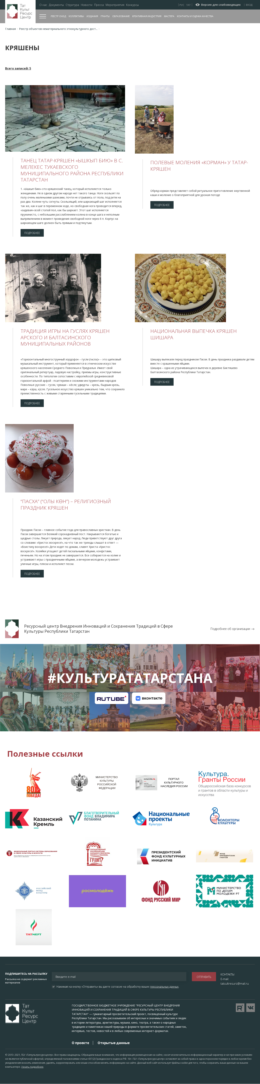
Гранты (105, 16)
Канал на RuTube (111, 698)
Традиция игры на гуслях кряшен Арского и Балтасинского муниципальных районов (65, 337)
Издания (92, 16)
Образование (121, 16)
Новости (86, 5)
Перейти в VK (250, 1007)
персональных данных (164, 986)
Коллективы (76, 16)
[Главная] (20, 11)
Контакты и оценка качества (195, 16)
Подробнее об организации (230, 629)
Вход (249, 4)
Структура (72, 5)
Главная (10, 29)
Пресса (99, 5)
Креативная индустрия (146, 16)
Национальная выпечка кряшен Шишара (193, 334)
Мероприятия (115, 5)
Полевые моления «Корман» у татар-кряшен (199, 165)
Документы (56, 5)
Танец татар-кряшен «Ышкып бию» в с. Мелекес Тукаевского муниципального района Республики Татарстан (72, 170)
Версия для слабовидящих (221, 4)
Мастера (169, 16)
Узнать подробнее (32, 1066)
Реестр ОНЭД (58, 16)
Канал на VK (148, 698)
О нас (43, 5)
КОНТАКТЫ (227, 974)
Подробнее (32, 233)
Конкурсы (132, 5)
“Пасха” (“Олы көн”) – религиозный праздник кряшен (66, 504)
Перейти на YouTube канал (240, 1007)
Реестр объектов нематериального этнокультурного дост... (58, 29)
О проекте (80, 1043)
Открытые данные (114, 1043)
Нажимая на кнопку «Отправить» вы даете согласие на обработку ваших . (118, 986)
